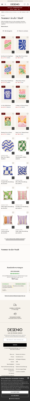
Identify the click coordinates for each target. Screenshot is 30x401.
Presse (12, 356)
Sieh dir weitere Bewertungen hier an (15, 295)
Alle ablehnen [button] (15, 395)
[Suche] (5, 4)
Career (12, 361)
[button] (15, 398)
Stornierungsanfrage (21, 369)
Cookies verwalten (20, 371)
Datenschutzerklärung (13, 348)
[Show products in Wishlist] (24, 4)
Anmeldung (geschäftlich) (7, 375)
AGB (17, 361)
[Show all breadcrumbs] (2, 12)
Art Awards (11, 373)
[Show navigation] (2, 4)
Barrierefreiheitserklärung (7, 366)
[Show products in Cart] (27, 4)
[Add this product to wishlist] (13, 37)
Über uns (12, 354)
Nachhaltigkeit (10, 364)
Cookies (18, 364)
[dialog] (15, 388)
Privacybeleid (18, 389)
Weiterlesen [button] (4, 26)
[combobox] (28, 378)
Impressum (11, 359)
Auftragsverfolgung (20, 359)
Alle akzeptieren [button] (15, 392)
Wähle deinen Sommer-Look (13, 12)
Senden (15, 344)
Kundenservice (19, 356)
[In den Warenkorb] (13, 52)
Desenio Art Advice (20, 354)
